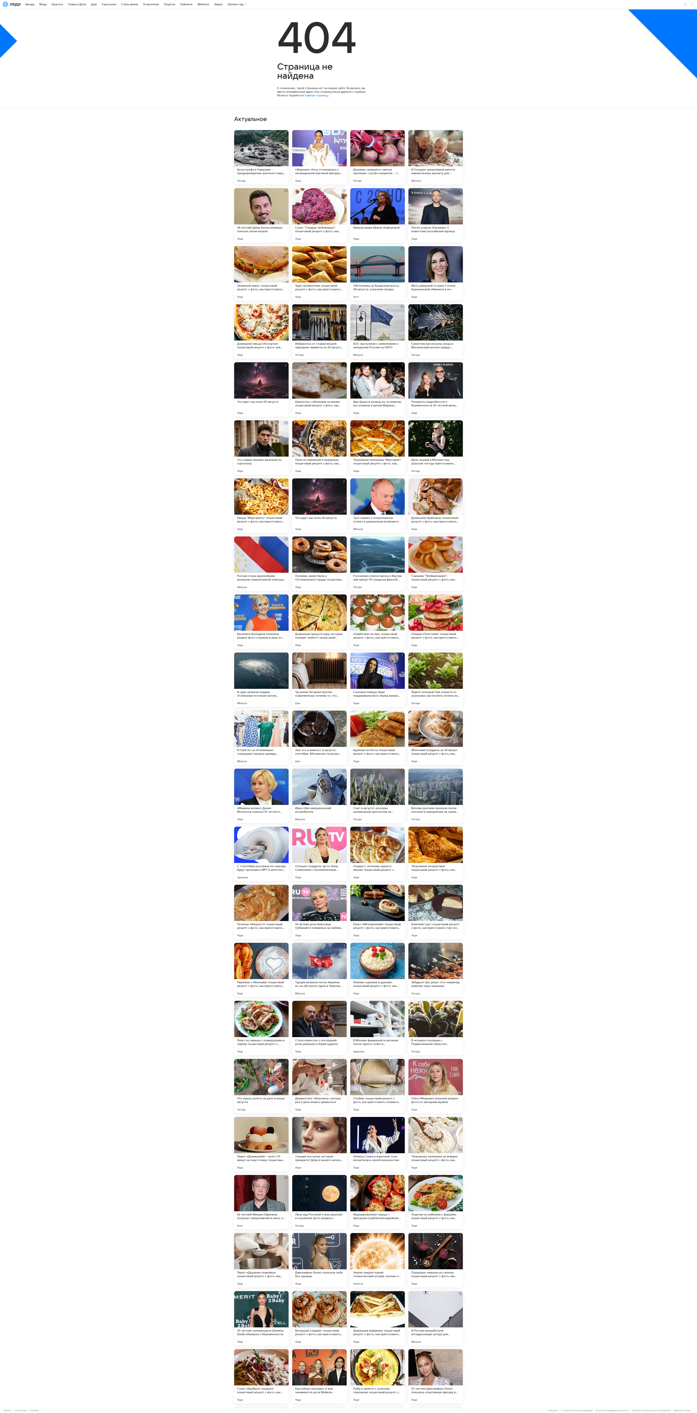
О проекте (552, 1410)
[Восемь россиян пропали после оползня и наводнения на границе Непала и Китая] (435, 796)
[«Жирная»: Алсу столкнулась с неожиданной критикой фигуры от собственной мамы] (319, 157)
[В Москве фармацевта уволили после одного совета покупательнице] (377, 1028)
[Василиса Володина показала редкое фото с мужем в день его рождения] (261, 621)
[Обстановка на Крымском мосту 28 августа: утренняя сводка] (377, 273)
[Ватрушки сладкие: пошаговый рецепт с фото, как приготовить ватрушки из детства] (319, 1318)
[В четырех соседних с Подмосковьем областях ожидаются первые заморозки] (435, 1028)
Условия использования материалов (651, 1410)
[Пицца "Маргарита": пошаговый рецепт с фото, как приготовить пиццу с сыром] (261, 505)
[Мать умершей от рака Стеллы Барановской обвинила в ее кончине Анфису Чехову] (435, 273)
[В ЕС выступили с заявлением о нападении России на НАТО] (377, 331)
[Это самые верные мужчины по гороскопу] (261, 447)
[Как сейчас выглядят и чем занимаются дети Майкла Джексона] (319, 1376)
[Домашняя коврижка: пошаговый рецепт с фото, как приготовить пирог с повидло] (377, 1318)
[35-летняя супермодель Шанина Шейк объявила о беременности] (261, 1318)
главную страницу (316, 95)
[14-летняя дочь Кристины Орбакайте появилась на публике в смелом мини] (319, 912)
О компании (20, 1410)
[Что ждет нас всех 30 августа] (319, 505)
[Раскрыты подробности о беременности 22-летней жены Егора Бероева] (435, 389)
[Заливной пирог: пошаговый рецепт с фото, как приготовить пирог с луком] (261, 273)
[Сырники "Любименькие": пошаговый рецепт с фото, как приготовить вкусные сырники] (435, 563)
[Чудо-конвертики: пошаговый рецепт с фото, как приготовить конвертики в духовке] (319, 273)
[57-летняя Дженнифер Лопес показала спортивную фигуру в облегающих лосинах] (435, 1376)
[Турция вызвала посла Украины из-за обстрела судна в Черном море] (319, 970)
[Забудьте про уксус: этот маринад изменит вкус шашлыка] (435, 970)
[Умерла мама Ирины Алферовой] (377, 215)
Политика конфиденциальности (612, 1410)
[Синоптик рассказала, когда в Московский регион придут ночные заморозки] (435, 331)
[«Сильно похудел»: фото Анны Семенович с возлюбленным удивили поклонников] (319, 854)
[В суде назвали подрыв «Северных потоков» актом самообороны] (261, 680)
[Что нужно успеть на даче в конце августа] (261, 1086)
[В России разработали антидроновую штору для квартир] (435, 1318)
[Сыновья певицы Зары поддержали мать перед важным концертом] (377, 680)
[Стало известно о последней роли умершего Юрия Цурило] (319, 1028)
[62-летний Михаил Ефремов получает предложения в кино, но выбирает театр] (261, 1202)
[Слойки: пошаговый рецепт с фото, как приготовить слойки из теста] (377, 1086)
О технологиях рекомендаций (577, 1410)
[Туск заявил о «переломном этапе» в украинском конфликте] (377, 505)
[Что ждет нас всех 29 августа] (261, 389)
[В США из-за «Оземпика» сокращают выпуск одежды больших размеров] (261, 738)
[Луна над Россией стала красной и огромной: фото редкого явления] (319, 1202)
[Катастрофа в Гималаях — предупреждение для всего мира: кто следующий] (261, 157)
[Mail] (5, 4)
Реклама (34, 1410)
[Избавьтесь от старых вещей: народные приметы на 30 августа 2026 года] (319, 331)
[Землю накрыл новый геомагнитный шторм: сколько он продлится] (377, 1260)
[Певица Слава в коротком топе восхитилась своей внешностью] (377, 1144)
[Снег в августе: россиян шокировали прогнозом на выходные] (377, 796)
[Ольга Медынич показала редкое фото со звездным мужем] (435, 1086)
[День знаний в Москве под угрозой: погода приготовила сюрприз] (435, 447)
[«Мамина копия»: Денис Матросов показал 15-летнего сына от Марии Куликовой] (261, 796)
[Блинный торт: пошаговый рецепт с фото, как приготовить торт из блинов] (435, 912)
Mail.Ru (7, 1410)
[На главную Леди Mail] (14, 4)
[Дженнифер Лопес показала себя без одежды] (319, 1260)
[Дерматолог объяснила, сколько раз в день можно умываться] (319, 1086)
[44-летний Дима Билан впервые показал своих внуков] (261, 215)
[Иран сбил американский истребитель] (319, 796)
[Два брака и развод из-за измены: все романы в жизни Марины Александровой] (377, 389)
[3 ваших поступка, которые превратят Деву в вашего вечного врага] (319, 1144)
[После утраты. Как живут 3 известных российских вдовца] (435, 215)
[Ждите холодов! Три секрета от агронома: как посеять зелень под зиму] (435, 680)
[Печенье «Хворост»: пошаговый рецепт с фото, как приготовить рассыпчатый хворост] (261, 912)
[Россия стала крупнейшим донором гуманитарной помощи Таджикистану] (261, 563)
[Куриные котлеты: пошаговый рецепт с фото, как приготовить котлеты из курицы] (377, 738)
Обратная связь (682, 1410)
